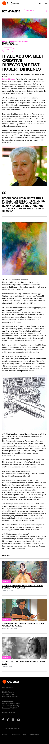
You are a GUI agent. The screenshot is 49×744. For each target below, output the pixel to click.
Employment (15, 734)
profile (5, 41)
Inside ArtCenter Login (12, 728)
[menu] (46, 3)
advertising (22, 41)
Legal (24, 734)
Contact (5, 734)
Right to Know (34, 734)
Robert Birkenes (8, 79)
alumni (13, 41)
